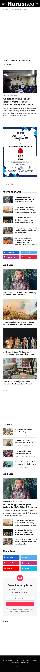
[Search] (37, 3)
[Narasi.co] (21, 3)
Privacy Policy (19, 611)
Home (14, 9)
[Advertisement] (20, 34)
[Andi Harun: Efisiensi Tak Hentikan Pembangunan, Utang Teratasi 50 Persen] (8, 219)
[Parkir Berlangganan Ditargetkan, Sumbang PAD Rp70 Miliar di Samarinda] (8, 199)
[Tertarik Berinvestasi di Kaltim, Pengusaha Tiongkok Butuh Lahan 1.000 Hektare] (8, 464)
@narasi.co (9, 184)
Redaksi (13, 667)
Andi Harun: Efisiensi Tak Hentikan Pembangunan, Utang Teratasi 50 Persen (24, 220)
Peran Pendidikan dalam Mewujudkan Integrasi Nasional (23, 453)
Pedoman (20, 667)
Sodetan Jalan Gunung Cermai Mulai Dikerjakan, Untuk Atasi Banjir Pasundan (26, 230)
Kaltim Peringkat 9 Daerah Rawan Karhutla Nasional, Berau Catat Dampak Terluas (25, 210)
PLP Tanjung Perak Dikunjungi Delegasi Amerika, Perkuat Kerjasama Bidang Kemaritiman (18, 101)
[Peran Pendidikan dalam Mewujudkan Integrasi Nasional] (8, 453)
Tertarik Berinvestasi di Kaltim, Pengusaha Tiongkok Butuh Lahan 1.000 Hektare (26, 464)
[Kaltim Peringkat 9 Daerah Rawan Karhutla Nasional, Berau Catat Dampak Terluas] (8, 209)
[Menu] (3, 3)
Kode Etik (29, 667)
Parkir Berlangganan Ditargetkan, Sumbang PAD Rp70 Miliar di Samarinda (24, 199)
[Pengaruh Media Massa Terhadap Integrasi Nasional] (8, 431)
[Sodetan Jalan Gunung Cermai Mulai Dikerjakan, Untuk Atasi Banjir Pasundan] (8, 230)
